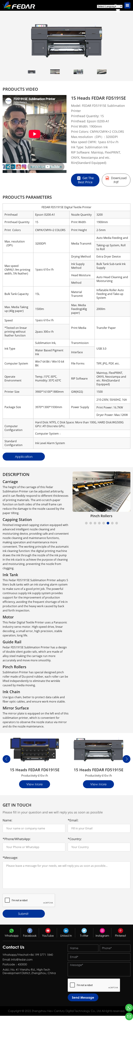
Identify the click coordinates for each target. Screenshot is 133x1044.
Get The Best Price (86, 180)
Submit (23, 914)
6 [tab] (108, 523)
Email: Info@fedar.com (18, 959)
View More (34, 784)
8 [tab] (117, 523)
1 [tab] (86, 523)
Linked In (66, 935)
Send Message (83, 997)
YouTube (48, 935)
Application (24, 456)
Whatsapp (12, 935)
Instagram (102, 935)
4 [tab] (99, 523)
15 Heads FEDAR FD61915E (34, 769)
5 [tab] (104, 523)
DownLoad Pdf (118, 180)
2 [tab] (91, 523)
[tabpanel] (101, 494)
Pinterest (120, 935)
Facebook (30, 935)
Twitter (84, 935)
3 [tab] (95, 523)
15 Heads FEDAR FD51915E (98, 769)
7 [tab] (112, 523)
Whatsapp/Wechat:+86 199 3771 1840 (28, 954)
